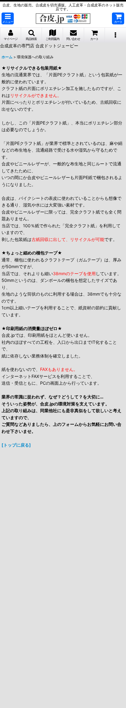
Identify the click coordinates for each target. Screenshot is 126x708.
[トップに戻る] (16, 444)
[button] (8, 18)
